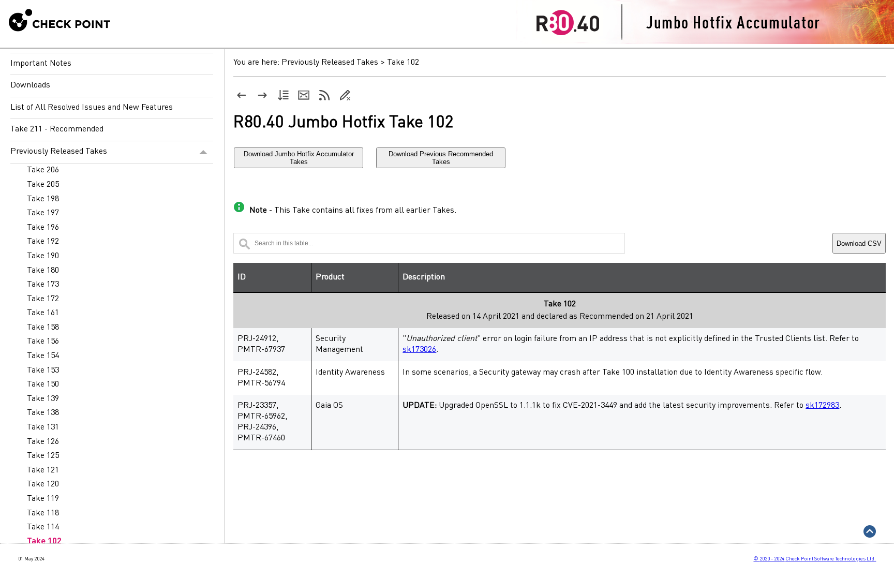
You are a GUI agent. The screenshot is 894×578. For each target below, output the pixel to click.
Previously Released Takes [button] (58, 151)
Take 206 (43, 170)
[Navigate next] (262, 95)
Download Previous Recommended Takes (441, 158)
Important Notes (40, 64)
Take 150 (43, 384)
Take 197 (43, 213)
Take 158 (43, 327)
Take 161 (43, 313)
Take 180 (43, 270)
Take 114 (43, 527)
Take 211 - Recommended (56, 129)
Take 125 (43, 456)
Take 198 (43, 199)
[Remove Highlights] (345, 95)
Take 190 (43, 256)
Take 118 (43, 513)
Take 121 (43, 470)
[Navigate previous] (241, 95)
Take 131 (43, 427)
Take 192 (43, 242)
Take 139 (43, 399)
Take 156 (43, 341)
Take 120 (43, 484)
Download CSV (859, 243)
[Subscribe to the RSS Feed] (324, 95)
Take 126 (43, 442)
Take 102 (44, 542)
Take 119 (43, 499)
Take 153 (43, 370)
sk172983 (822, 406)
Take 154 (43, 356)
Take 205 (43, 185)
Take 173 (43, 284)
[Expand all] (283, 95)
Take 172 (43, 299)
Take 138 (43, 413)
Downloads (30, 85)
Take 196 (43, 228)
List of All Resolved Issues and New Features (91, 107)
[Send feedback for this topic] (303, 95)
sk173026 (419, 350)
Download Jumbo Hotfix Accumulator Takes (299, 158)
